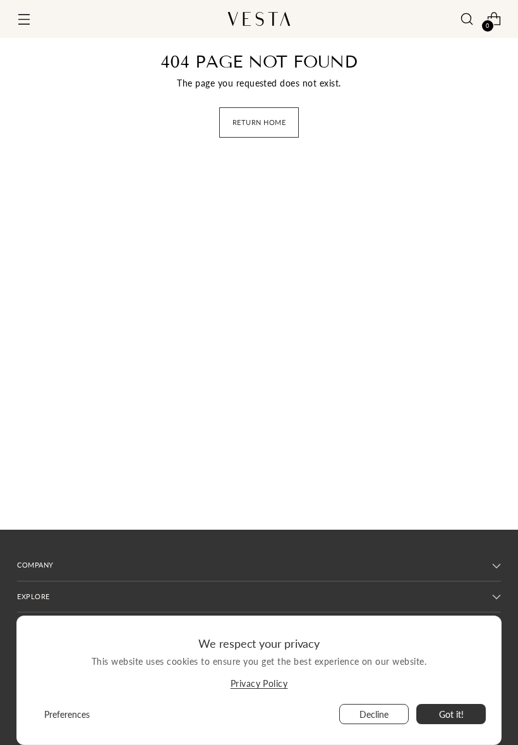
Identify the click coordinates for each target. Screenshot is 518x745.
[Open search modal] (467, 19)
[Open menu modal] (24, 19)
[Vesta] (259, 19)
